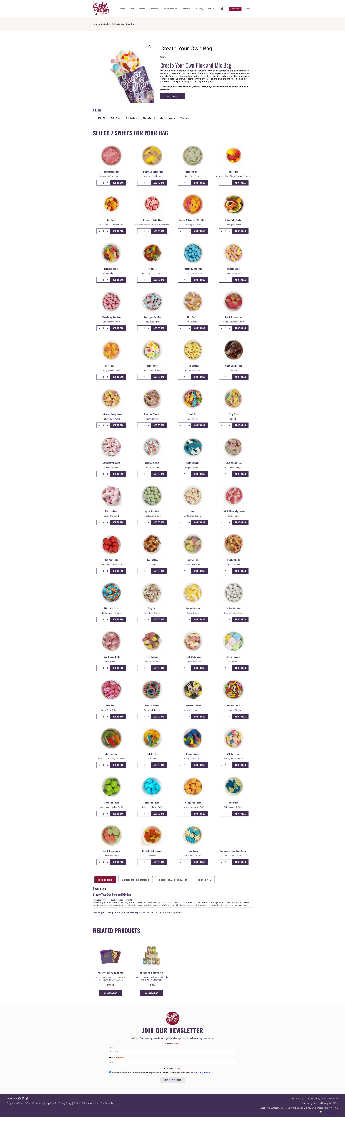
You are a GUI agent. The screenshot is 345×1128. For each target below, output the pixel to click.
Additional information (135, 880)
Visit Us (211, 9)
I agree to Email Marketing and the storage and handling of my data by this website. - (161, 1072)
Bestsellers (106, 24)
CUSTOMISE (110, 993)
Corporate (186, 9)
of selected (174, 96)
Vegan (172, 118)
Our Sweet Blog (108, 1103)
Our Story (199, 9)
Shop (131, 9)
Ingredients (204, 880)
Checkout (235, 9)
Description (105, 880)
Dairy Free (115, 118)
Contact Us (37, 1103)
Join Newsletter (172, 1079)
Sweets (142, 9)
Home (122, 9)
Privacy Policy (203, 1072)
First (111, 1047)
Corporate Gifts (14, 1103)
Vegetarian (185, 118)
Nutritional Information (173, 880)
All (104, 118)
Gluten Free (148, 118)
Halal (161, 118)
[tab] (105, 880)
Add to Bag (118, 182)
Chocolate (153, 9)
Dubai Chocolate (170, 9)
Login (247, 9)
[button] (149, 46)
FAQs (27, 1103)
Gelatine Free (131, 118)
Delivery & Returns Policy (86, 1103)
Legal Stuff (51, 1103)
